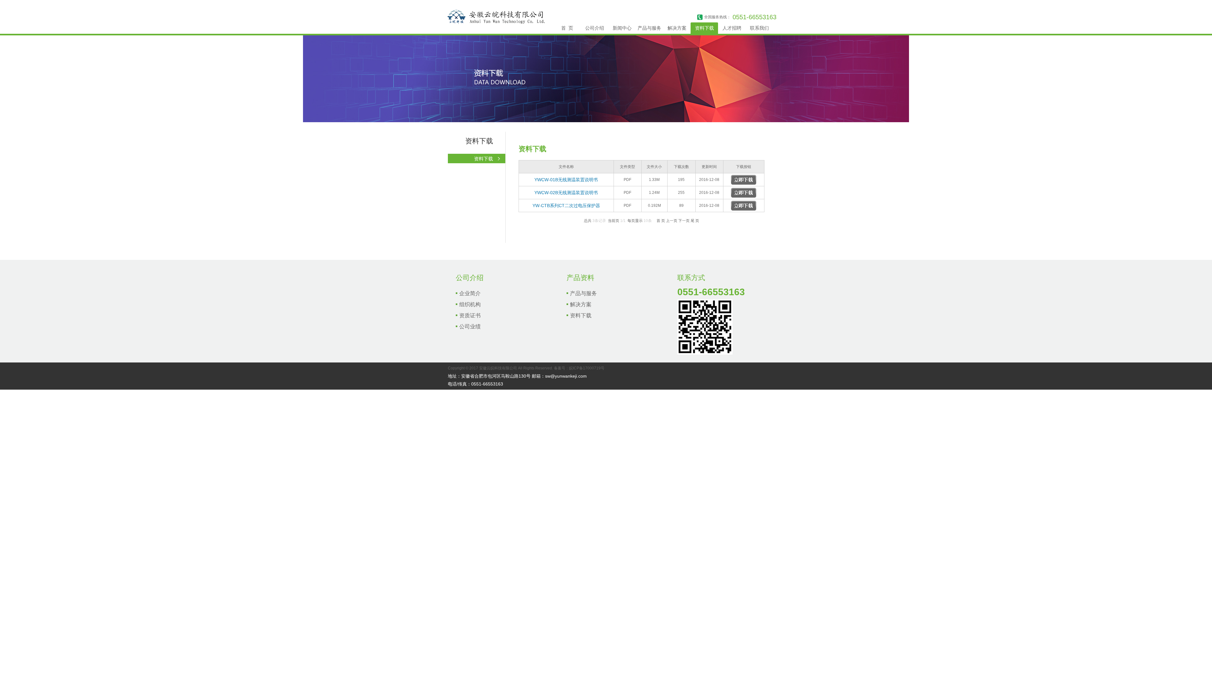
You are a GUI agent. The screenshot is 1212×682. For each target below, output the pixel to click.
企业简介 (470, 293)
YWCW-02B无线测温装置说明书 (566, 192)
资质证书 (470, 316)
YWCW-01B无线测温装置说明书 (566, 179)
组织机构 (470, 305)
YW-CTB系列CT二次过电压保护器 (566, 205)
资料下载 (704, 28)
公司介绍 (594, 28)
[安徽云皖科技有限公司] (494, 23)
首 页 (567, 28)
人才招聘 (731, 28)
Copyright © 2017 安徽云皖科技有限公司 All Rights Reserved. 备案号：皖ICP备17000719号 (526, 368)
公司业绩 (470, 327)
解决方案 (677, 28)
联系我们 (759, 28)
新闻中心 (622, 28)
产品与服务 (649, 28)
